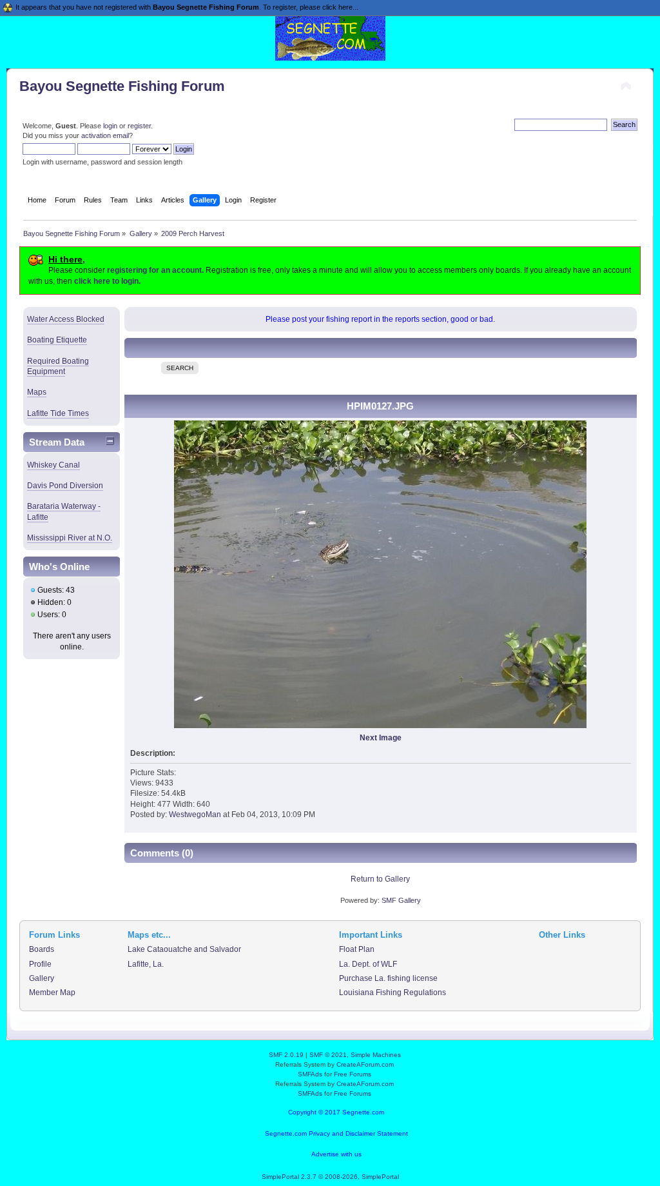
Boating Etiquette (57, 339)
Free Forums (352, 1074)
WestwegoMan (195, 814)
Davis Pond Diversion (65, 485)
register (139, 126)
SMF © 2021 (328, 1054)
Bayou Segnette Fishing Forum (122, 86)
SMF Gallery (401, 900)
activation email (105, 135)
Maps (36, 392)
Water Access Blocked (65, 319)
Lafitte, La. (146, 964)
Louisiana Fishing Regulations (392, 992)
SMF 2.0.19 (286, 1054)
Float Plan (356, 949)
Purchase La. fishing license (388, 978)
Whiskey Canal (53, 464)
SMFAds (310, 1074)
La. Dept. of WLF (368, 964)
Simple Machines (376, 1054)
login (110, 126)
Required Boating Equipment (58, 366)
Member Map (52, 992)
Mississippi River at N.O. (69, 537)
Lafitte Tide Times (58, 413)
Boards (41, 949)
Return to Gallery (380, 879)
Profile (40, 964)
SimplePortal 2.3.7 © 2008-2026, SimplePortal (330, 1176)
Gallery (41, 978)
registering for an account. (155, 270)
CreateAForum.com (365, 1064)
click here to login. (107, 281)
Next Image (381, 737)
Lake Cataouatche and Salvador (184, 949)
